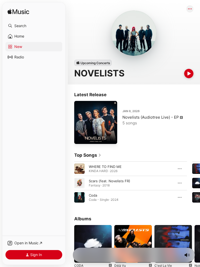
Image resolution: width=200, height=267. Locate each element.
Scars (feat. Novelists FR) (109, 181)
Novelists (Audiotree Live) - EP (150, 117)
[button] (34, 25)
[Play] (188, 73)
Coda (93, 195)
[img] (18, 12)
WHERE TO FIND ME (105, 167)
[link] (87, 155)
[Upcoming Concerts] (93, 63)
